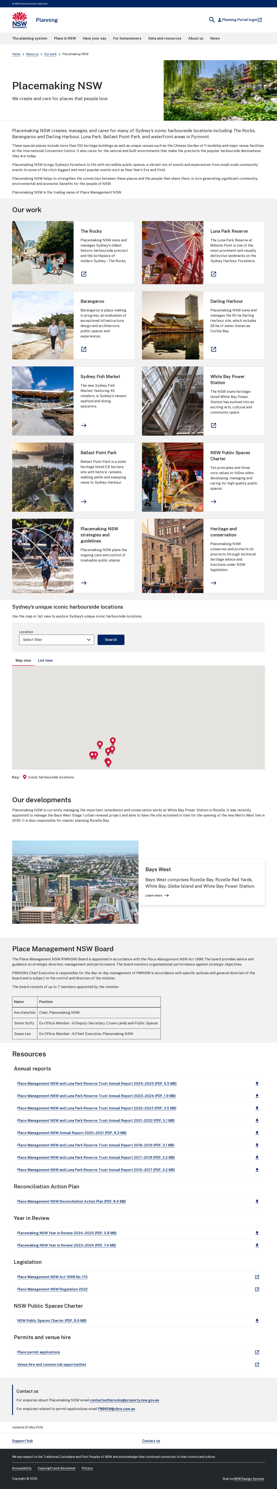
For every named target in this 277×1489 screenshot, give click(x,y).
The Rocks (91, 231)
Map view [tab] (23, 660)
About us (32, 54)
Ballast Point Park (99, 452)
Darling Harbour (226, 301)
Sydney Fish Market (100, 376)
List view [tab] (45, 660)
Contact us (151, 1441)
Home (16, 54)
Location (26, 632)
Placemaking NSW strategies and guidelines (99, 535)
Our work (50, 54)
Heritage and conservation (223, 532)
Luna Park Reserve (229, 231)
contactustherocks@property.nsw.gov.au (124, 1400)
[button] (100, 745)
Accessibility (22, 1468)
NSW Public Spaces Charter (230, 455)
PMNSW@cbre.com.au (116, 1409)
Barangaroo (92, 301)
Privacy (87, 1468)
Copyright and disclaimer (57, 1468)
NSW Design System (249, 1479)
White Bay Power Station (227, 379)
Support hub (22, 1441)
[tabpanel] (138, 725)
